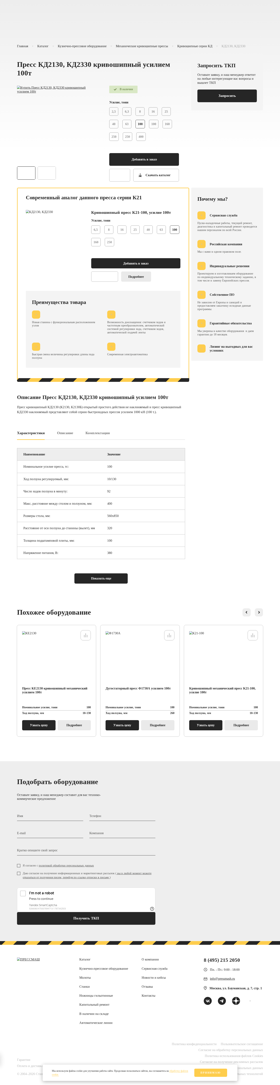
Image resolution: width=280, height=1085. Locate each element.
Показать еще (101, 578)
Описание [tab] (65, 433)
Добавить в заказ (144, 159)
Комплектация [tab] (97, 433)
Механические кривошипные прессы (142, 46)
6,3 (127, 111)
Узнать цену (39, 725)
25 (166, 111)
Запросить (227, 96)
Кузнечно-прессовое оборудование (82, 46)
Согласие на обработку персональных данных (230, 1050)
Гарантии (23, 1059)
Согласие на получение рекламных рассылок (231, 1062)
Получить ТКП (86, 918)
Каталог (43, 46)
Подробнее (136, 276)
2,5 (114, 111)
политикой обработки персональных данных (66, 865)
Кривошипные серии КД (194, 46)
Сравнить (119, 175)
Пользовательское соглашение (242, 1044)
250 (114, 136)
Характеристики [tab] (31, 433)
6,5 (96, 229)
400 (141, 136)
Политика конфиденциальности (194, 1044)
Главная (22, 46)
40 (113, 124)
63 (127, 124)
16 (153, 111)
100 (153, 124)
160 (167, 124)
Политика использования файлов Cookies (234, 1056)
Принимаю (210, 1072)
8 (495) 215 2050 (222, 960)
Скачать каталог (158, 175)
